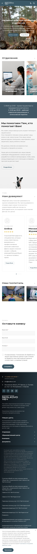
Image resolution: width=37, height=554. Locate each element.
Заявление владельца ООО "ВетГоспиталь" (14, 508)
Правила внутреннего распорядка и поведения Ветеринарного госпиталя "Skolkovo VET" (16, 520)
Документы (6, 441)
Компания (5, 438)
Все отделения (34, 58)
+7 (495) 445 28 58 (11, 377)
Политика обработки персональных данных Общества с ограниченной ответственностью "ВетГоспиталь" (15, 480)
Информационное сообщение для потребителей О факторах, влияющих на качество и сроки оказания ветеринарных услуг (16, 527)
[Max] (16, 391)
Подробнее (7, 167)
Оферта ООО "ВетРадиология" (11, 496)
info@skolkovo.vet (10, 381)
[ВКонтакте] (4, 391)
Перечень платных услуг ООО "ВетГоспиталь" (15, 501)
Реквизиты (5, 515)
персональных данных (10, 459)
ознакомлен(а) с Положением (15, 355)
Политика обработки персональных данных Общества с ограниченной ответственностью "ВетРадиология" (15, 488)
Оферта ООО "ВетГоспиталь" (10, 492)
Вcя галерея (34, 283)
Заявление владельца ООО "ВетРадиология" (15, 512)
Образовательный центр (11, 435)
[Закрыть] (35, 530)
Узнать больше (18, 38)
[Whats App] (12, 391)
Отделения (6, 432)
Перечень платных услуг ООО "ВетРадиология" (16, 505)
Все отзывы (34, 196)
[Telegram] (8, 391)
